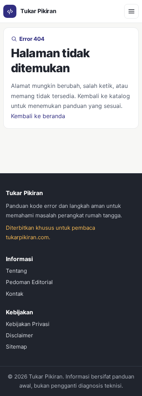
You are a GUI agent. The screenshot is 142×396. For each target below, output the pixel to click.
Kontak (14, 293)
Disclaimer (19, 335)
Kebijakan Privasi (28, 324)
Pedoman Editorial (29, 282)
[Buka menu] (131, 11)
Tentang (16, 270)
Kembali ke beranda (38, 116)
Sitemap (16, 346)
